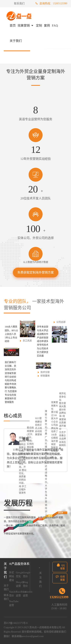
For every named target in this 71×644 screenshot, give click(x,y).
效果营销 (24, 25)
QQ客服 (62, 567)
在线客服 (62, 578)
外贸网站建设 (11, 576)
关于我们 (16, 40)
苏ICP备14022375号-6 (16, 623)
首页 (13, 25)
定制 (39, 25)
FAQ (55, 25)
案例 (47, 25)
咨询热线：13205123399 (53, 3)
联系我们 (19, 3)
